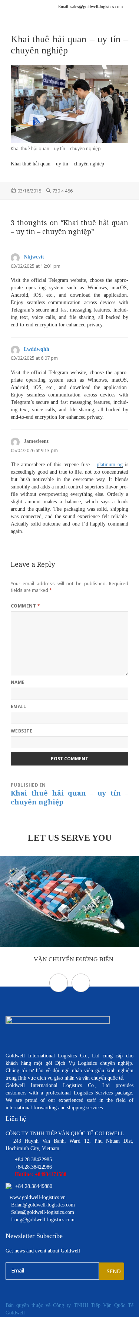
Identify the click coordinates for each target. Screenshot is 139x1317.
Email (18, 706)
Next (81, 983)
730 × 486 (62, 191)
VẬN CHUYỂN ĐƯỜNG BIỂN (72, 959)
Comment (25, 606)
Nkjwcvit (34, 257)
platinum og (110, 464)
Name (18, 682)
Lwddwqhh (36, 349)
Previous (58, 983)
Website (21, 731)
